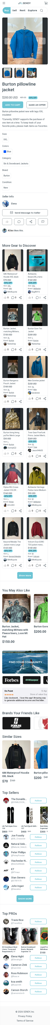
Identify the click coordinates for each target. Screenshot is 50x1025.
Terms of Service (25, 1020)
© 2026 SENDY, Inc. (25, 1011)
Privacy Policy (25, 1016)
